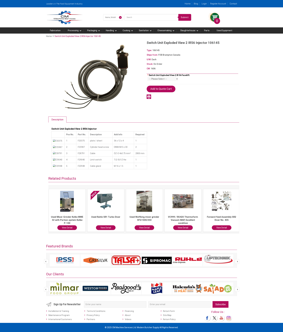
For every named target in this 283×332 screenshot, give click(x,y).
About (128, 315)
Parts (206, 30)
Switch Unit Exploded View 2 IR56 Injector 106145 (78, 36)
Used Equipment (224, 30)
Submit (185, 17)
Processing (73, 30)
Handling (110, 30)
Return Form (169, 311)
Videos (128, 319)
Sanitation (144, 30)
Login (204, 4)
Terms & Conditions (96, 311)
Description (57, 119)
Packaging (92, 30)
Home (187, 4)
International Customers (60, 319)
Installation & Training (58, 311)
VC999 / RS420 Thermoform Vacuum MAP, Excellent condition (144, 220)
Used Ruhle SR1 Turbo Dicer (67, 217)
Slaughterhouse (187, 30)
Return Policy (169, 319)
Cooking (126, 30)
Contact (233, 4)
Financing (129, 311)
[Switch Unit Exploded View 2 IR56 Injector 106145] (96, 76)
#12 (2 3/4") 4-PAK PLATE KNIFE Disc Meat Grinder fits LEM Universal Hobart (221, 220)
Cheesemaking (164, 30)
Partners (91, 319)
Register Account (218, 4)
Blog (196, 4)
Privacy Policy (93, 315)
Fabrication (55, 30)
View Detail (67, 227)
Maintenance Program (59, 315)
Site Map (167, 315)
